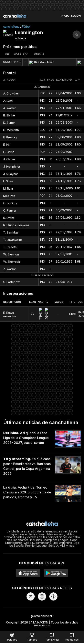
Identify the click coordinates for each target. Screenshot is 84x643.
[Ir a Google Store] (56, 573)
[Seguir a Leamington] (77, 34)
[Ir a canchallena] (14, 16)
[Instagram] (42, 596)
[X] (31, 596)
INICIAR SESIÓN (71, 15)
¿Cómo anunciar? (42, 616)
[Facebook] (53, 596)
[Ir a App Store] (28, 573)
